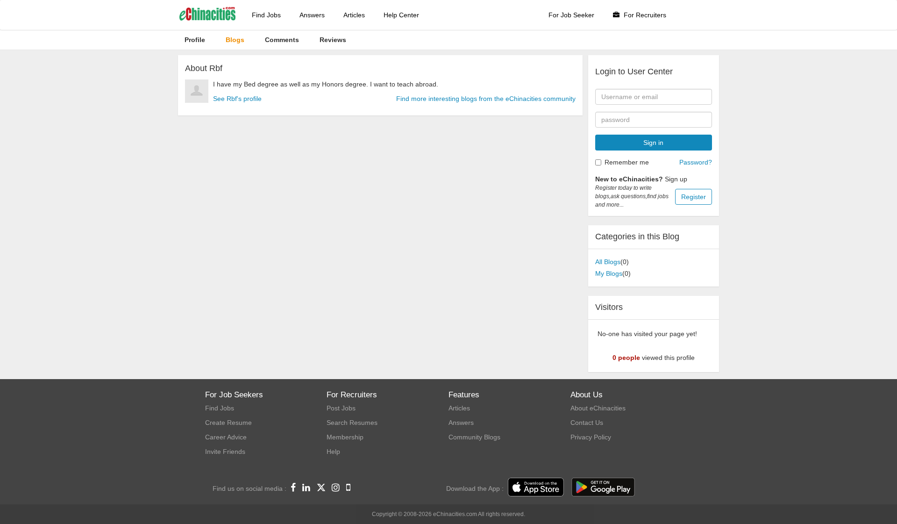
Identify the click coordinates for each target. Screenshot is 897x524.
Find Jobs (266, 15)
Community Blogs (474, 437)
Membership (345, 437)
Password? (695, 162)
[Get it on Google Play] (603, 487)
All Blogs (607, 262)
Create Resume (228, 422)
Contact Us (586, 422)
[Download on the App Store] (535, 487)
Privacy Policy (590, 437)
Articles (354, 15)
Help (333, 451)
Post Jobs (341, 408)
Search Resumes (352, 422)
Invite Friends (225, 451)
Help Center (401, 15)
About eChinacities (598, 408)
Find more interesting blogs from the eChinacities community (486, 98)
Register (693, 197)
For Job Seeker (571, 15)
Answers (312, 15)
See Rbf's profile (237, 98)
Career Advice (226, 437)
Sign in (653, 142)
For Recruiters (644, 15)
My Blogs (608, 273)
